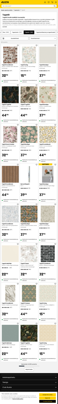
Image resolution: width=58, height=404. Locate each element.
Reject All (47, 398)
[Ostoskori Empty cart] (52, 2)
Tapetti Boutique (45, 66)
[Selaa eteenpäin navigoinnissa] (56, 32)
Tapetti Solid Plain (10, 264)
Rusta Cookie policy (17, 399)
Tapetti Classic (27, 265)
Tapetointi (16, 10)
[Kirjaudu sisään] (45, 2)
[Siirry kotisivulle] (5, 2)
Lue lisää (4, 26)
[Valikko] (56, 2)
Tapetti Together (10, 106)
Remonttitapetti (25, 184)
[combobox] (27, 6)
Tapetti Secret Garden (9, 145)
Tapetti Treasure (27, 304)
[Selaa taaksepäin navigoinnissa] (2, 32)
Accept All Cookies (47, 394)
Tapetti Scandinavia (10, 66)
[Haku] (55, 6)
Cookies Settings (47, 401)
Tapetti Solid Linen (8, 343)
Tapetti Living (28, 66)
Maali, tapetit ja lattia (6, 10)
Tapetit (29, 32)
